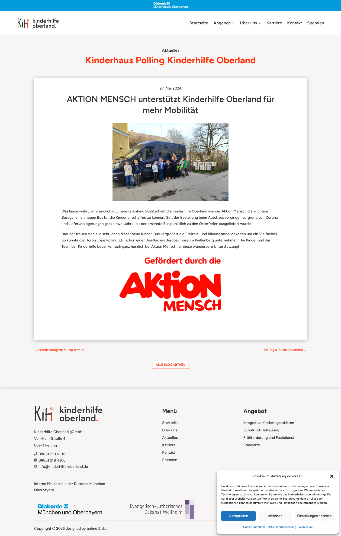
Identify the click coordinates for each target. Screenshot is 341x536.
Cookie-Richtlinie (254, 527)
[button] (331, 476)
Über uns (248, 23)
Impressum (305, 527)
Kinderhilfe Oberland (211, 60)
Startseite (199, 23)
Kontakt (294, 23)
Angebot (221, 23)
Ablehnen (275, 516)
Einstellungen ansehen (314, 516)
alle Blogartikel (170, 365)
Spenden (315, 23)
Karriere (274, 23)
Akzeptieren (238, 516)
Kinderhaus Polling (124, 60)
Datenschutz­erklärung (282, 527)
